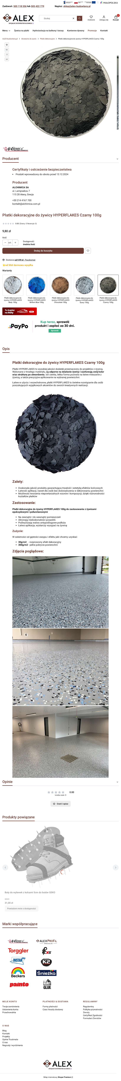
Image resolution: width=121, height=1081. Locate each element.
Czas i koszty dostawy (53, 1009)
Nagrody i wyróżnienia (12, 1045)
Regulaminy (88, 1006)
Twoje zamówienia (10, 1006)
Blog (4, 1030)
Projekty (6, 1036)
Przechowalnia (9, 1012)
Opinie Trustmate (10, 1039)
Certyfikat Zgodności (92, 1015)
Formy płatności (50, 1006)
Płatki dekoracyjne (47, 39)
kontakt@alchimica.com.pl (26, 203)
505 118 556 (20, 6)
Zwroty (86, 1012)
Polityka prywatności (92, 1009)
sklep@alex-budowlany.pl (76, 6)
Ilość (4, 237)
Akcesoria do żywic (28, 39)
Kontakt (6, 1033)
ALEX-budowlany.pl (10, 39)
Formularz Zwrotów (92, 1018)
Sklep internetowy (57, 1077)
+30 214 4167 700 (21, 200)
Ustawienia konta (10, 1009)
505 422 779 (37, 6)
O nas (5, 1042)
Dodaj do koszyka (43, 250)
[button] (79, 18)
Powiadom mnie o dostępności (21, 908)
